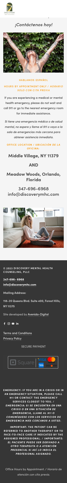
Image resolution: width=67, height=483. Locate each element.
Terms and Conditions (17, 333)
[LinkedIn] (17, 323)
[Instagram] (8, 323)
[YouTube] (13, 323)
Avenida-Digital (38, 314)
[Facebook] (4, 323)
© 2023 (8, 268)
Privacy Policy (12, 338)
